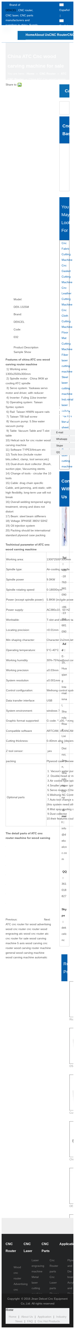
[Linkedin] (50, 16)
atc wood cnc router (31, 933)
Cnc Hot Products (49, 1321)
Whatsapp (61, 439)
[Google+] (50, 21)
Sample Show (22, 352)
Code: (17, 329)
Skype (59, 445)
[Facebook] (50, 5)
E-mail (59, 432)
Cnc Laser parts (53, 1282)
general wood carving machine (25, 952)
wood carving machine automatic (26, 957)
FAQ (30, 1321)
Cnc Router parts (54, 1266)
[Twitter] (50, 10)
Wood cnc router (17, 1273)
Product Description (26, 347)
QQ (58, 452)
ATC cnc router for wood (21, 924)
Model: (18, 299)
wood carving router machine (32, 948)
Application (44, 1316)
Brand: (18, 314)
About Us (27, 1316)
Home (12, 1316)
